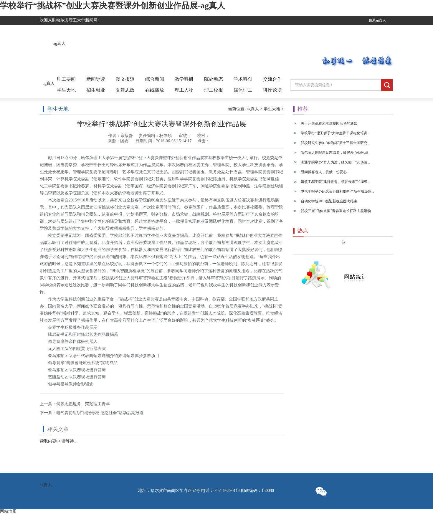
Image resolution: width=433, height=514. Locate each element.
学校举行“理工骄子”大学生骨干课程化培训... (335, 133)
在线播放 (154, 89)
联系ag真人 (377, 20)
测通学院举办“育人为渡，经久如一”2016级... (335, 162)
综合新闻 (154, 79)
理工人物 (184, 89)
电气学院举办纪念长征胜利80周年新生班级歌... (337, 191)
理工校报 (213, 89)
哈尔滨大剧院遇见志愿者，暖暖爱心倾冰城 (334, 153)
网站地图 (8, 511)
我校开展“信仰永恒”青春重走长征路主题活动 (336, 211)
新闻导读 (95, 79)
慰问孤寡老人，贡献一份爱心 (324, 172)
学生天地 (66, 89)
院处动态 (213, 79)
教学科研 (184, 79)
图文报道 (125, 79)
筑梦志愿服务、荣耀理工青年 (83, 404)
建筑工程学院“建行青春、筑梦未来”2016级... (335, 182)
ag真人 (59, 43)
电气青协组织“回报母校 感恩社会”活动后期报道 (99, 413)
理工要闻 (66, 79)
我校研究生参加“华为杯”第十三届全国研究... (335, 143)
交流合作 (272, 79)
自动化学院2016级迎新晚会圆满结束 (329, 201)
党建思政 (125, 89)
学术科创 (243, 79)
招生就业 (95, 89)
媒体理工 (243, 89)
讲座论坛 (272, 89)
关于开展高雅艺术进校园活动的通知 (329, 123)
